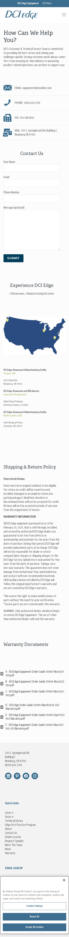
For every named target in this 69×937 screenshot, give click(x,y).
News (8, 849)
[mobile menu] (64, 15)
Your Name (9, 162)
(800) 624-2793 (13, 765)
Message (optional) (13, 207)
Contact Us (11, 833)
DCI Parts (47, 3)
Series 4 (9, 816)
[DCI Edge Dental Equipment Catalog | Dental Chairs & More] (34, 15)
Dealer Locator (13, 837)
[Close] (64, 880)
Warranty (10, 853)
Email (6, 177)
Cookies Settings (34, 906)
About (8, 828)
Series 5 (9, 812)
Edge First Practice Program (20, 824)
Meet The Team (13, 845)
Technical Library (14, 820)
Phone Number (11, 192)
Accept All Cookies (34, 927)
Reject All (34, 917)
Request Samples (14, 841)
